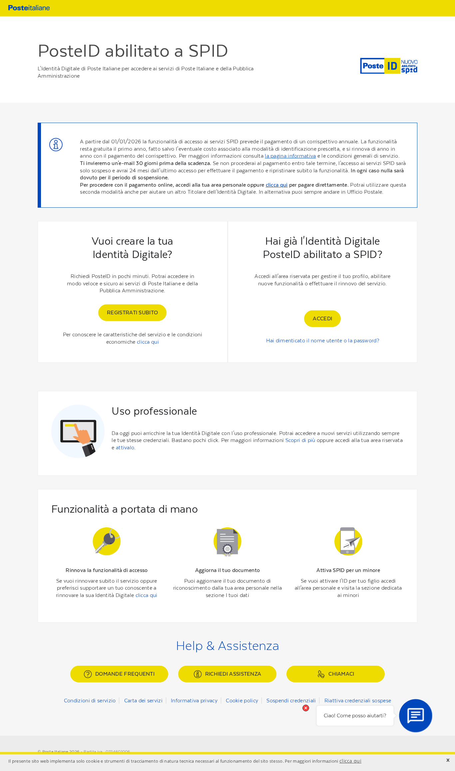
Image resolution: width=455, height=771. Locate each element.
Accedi (322, 318)
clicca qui (277, 185)
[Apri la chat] (415, 715)
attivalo (125, 447)
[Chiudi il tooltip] (305, 708)
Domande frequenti (125, 674)
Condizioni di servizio (90, 700)
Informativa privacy (194, 700)
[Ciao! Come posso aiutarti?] (415, 715)
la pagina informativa (290, 156)
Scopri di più (300, 440)
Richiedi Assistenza (233, 674)
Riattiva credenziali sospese (357, 700)
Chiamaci (341, 674)
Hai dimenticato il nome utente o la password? (322, 340)
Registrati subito (132, 312)
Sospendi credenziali (291, 700)
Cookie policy (242, 700)
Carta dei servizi (143, 700)
